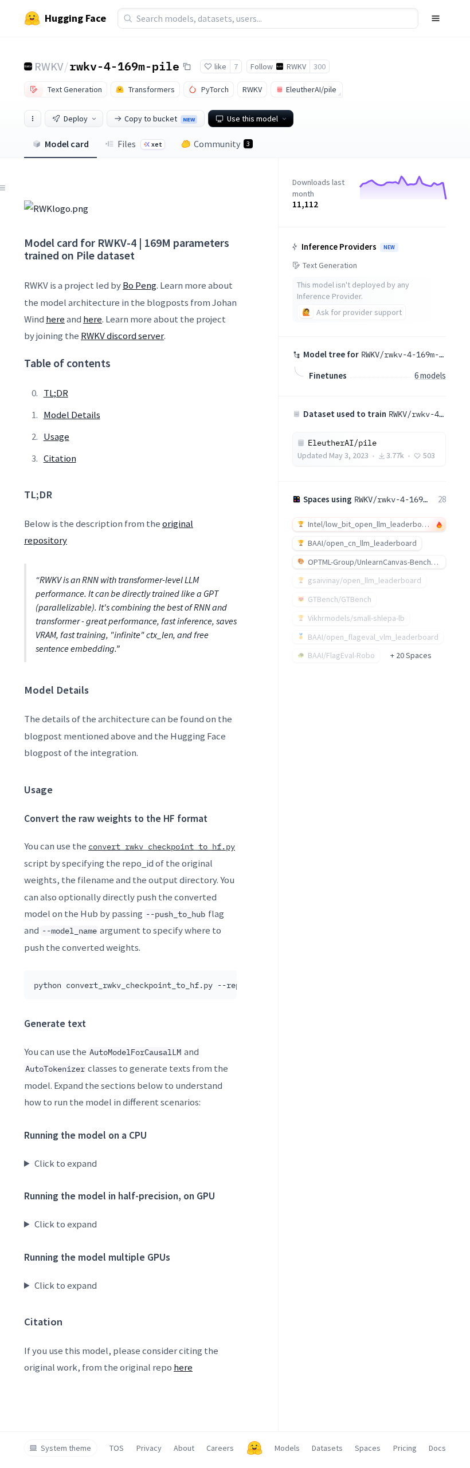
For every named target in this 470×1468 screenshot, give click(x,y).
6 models (430, 375)
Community (222, 143)
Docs (437, 1448)
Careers (220, 1448)
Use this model (252, 118)
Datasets (327, 1448)
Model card (67, 143)
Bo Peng (139, 285)
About (184, 1448)
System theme (66, 1448)
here (55, 319)
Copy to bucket (159, 118)
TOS (116, 1448)
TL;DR (56, 393)
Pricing (405, 1448)
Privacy (149, 1448)
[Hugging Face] (254, 1448)
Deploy (76, 118)
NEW (389, 247)
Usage (56, 436)
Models (287, 1448)
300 (320, 66)
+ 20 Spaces (411, 655)
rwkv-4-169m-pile (124, 66)
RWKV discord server (122, 335)
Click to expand (65, 1163)
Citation (60, 458)
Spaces (368, 1448)
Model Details (72, 414)
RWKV (48, 66)
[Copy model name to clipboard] (187, 66)
